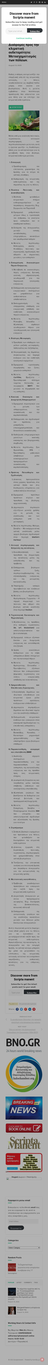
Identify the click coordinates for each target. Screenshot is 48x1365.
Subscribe (35, 31)
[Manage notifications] (42, 1360)
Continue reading (24, 38)
